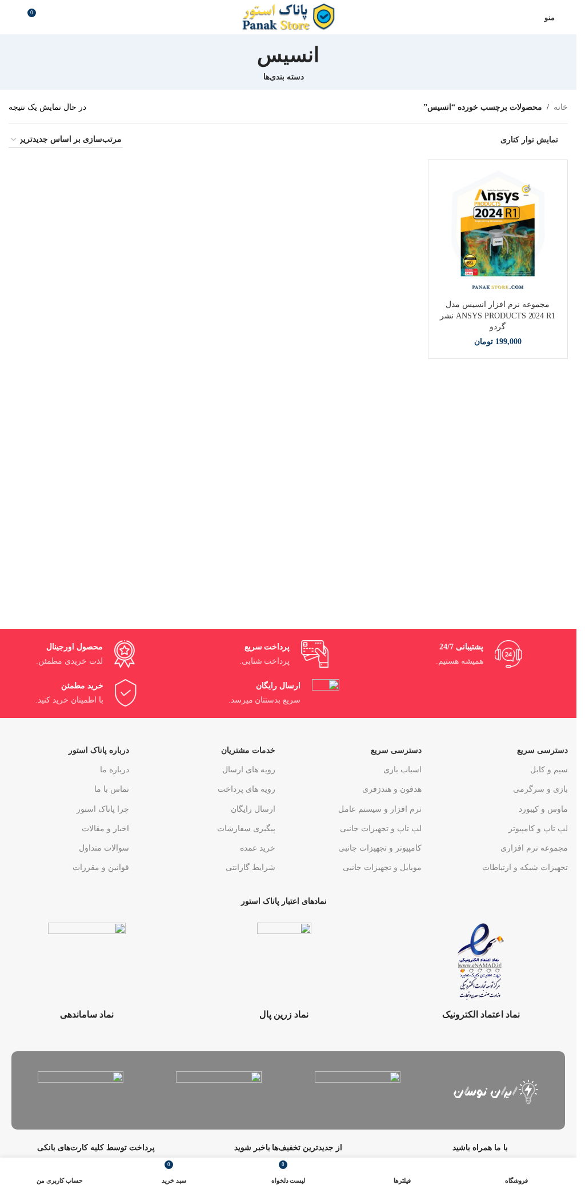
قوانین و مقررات (101, 867)
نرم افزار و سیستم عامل (380, 809)
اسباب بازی (402, 769)
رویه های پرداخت (246, 789)
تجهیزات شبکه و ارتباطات (525, 867)
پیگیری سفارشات (246, 828)
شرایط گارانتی (250, 867)
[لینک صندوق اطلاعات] (480, 972)
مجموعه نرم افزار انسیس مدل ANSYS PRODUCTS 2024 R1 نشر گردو (497, 315)
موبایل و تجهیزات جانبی (382, 867)
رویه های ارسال (248, 769)
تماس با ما (111, 789)
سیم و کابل (549, 769)
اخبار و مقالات (105, 828)
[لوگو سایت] (288, 16)
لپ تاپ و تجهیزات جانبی (381, 828)
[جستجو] (13, 17)
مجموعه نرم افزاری (534, 848)
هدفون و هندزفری (392, 789)
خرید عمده (257, 848)
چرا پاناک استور (103, 809)
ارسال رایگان (253, 809)
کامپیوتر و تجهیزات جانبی (380, 848)
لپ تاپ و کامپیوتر (538, 828)
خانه (561, 107)
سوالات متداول (104, 848)
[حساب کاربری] (528, 17)
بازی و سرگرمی (540, 789)
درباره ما (114, 769)
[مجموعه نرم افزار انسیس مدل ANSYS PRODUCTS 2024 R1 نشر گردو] (498, 230)
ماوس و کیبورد (543, 809)
